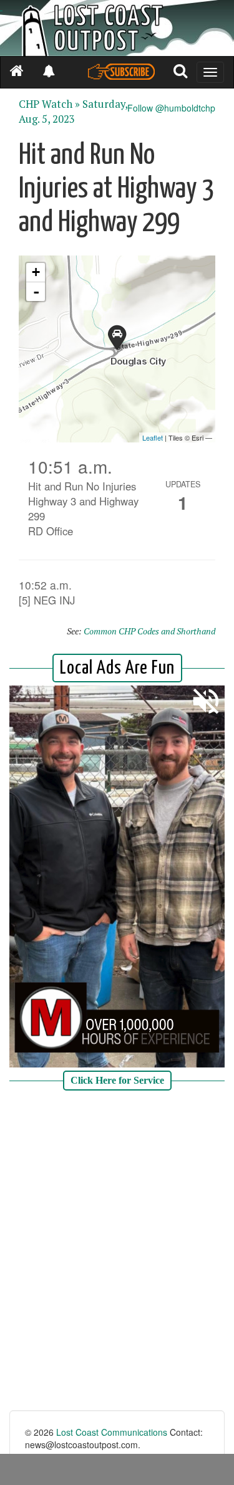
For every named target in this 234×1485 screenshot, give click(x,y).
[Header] (117, 28)
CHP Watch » (49, 104)
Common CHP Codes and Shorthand (149, 631)
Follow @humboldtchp (171, 108)
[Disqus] (117, 1252)
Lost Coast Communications (111, 1432)
